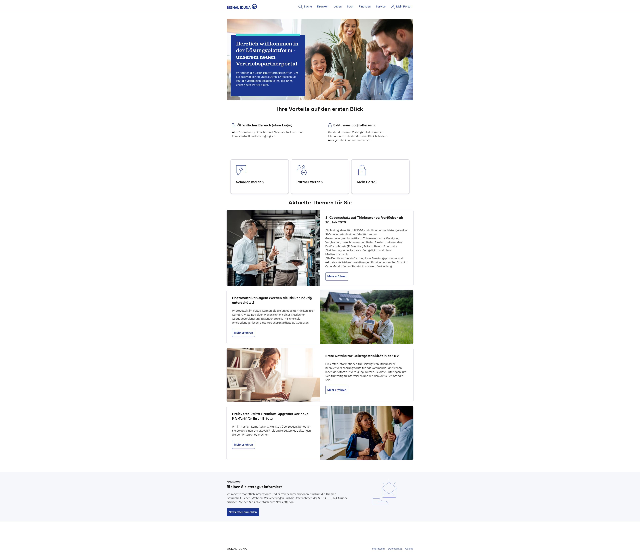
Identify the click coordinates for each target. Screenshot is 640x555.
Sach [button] (350, 6)
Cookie (409, 548)
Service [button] (381, 6)
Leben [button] (338, 6)
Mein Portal (403, 6)
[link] (259, 177)
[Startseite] (242, 6)
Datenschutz (395, 548)
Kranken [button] (322, 6)
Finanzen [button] (365, 6)
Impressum (378, 548)
